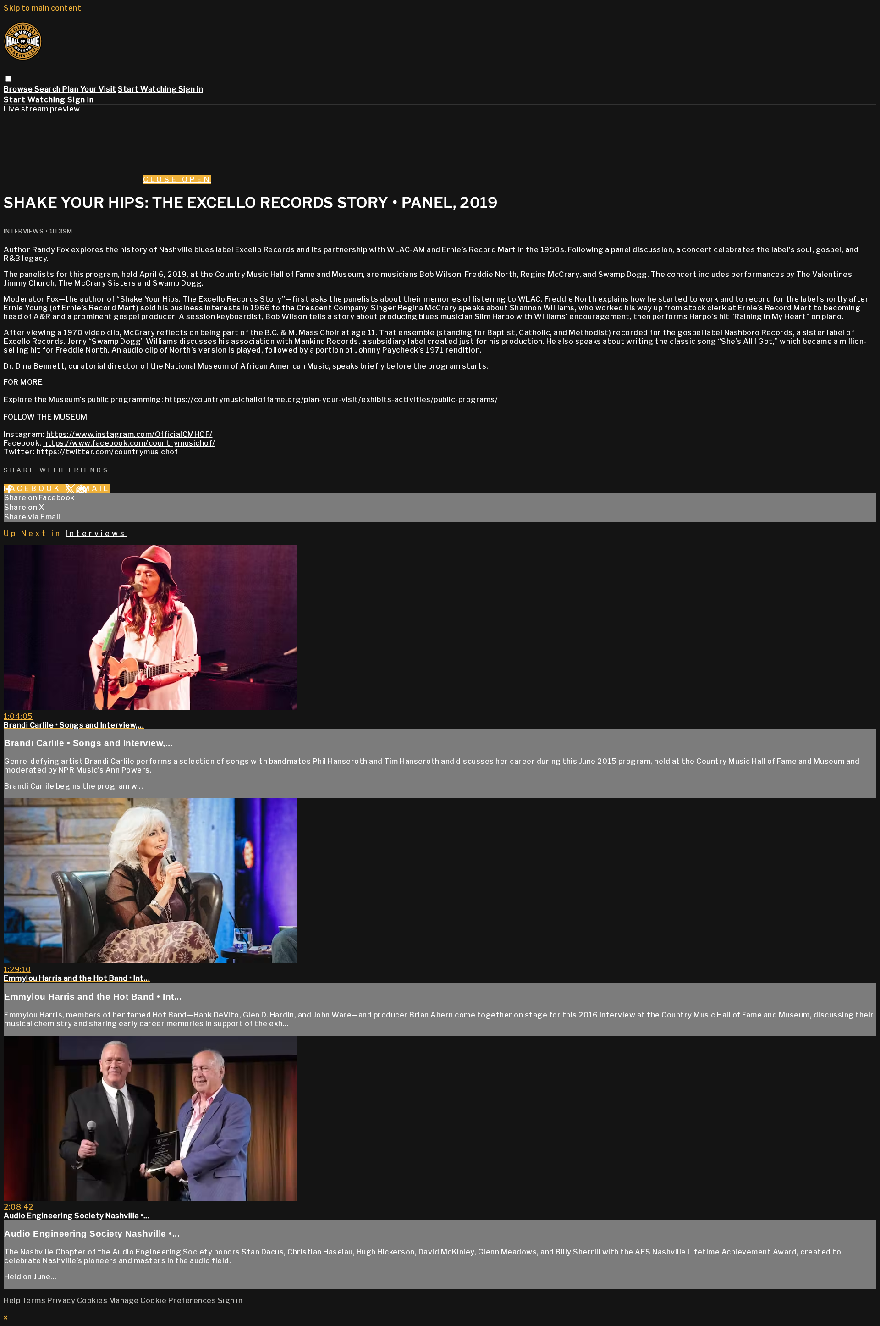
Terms (34, 1300)
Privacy (62, 1300)
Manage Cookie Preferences (163, 1300)
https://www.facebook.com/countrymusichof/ (129, 443)
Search (48, 89)
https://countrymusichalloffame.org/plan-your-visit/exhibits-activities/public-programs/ (331, 399)
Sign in (191, 89)
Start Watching (148, 89)
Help (13, 1300)
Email (93, 488)
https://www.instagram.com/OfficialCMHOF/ (129, 434)
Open (196, 179)
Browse (19, 89)
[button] (8, 79)
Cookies (93, 1300)
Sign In (80, 99)
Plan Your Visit (89, 89)
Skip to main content (42, 8)
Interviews (24, 231)
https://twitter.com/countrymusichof (107, 452)
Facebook (34, 488)
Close (162, 179)
